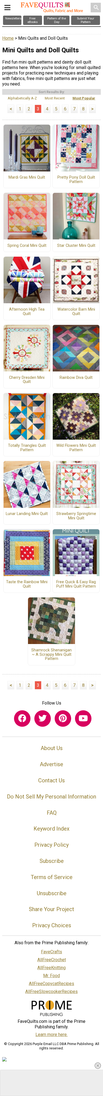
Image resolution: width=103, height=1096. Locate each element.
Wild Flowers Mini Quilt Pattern (76, 447)
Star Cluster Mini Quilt (76, 246)
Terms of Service (52, 877)
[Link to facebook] (22, 718)
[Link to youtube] (83, 718)
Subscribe (52, 861)
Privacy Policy (51, 845)
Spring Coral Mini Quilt (26, 246)
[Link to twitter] (42, 718)
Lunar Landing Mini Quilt (27, 514)
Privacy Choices (51, 925)
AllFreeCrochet (51, 959)
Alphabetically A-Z (22, 98)
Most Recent (55, 98)
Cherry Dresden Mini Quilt (26, 380)
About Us (52, 748)
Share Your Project (51, 909)
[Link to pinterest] (63, 718)
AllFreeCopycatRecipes (51, 983)
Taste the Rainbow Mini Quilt (27, 584)
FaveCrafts (51, 951)
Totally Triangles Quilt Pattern (27, 447)
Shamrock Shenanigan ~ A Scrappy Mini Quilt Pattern (51, 654)
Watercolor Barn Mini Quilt (76, 311)
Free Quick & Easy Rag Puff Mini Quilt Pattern (76, 584)
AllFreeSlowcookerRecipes (51, 991)
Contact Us (51, 780)
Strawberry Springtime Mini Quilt (76, 516)
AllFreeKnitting (51, 967)
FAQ (52, 812)
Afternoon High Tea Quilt (26, 311)
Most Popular (84, 98)
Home (8, 38)
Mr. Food (51, 975)
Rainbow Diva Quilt (76, 378)
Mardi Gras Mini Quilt (27, 177)
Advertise (51, 764)
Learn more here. (51, 1034)
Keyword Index (51, 828)
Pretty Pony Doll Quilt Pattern (76, 179)
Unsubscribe (51, 893)
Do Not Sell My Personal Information (51, 796)
